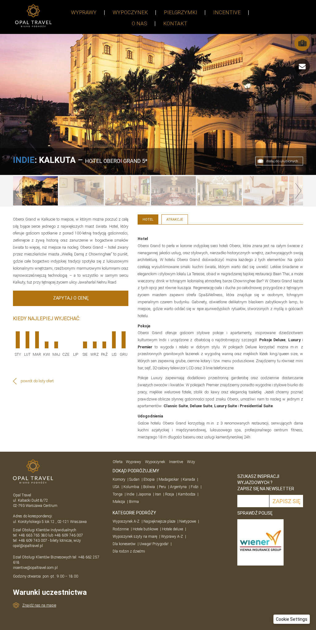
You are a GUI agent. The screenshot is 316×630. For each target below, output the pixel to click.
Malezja (119, 501)
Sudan (134, 479)
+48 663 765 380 (33, 535)
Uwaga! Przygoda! (153, 544)
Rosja (169, 494)
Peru (162, 487)
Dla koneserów (124, 544)
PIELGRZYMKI (180, 12)
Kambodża (186, 494)
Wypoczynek (155, 462)
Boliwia (149, 487)
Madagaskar (169, 479)
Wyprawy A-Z (172, 536)
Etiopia (149, 479)
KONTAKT (175, 23)
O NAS (139, 23)
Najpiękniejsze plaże (159, 521)
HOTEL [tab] (148, 220)
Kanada (189, 479)
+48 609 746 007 (68, 535)
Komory (119, 479)
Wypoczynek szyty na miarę (135, 536)
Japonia (144, 494)
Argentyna (178, 487)
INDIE (24, 160)
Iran (158, 494)
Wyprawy (133, 462)
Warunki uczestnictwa (50, 592)
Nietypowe (187, 521)
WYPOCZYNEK (130, 12)
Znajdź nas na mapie (39, 605)
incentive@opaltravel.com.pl (35, 568)
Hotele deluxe (172, 529)
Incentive (176, 462)
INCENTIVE (227, 12)
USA (116, 487)
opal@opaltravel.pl (28, 546)
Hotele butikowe (145, 529)
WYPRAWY (84, 12)
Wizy (191, 462)
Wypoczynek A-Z (126, 521)
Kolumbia (131, 487)
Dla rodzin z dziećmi (129, 551)
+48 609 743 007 (33, 540)
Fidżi (194, 487)
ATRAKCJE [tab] (174, 220)
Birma (134, 501)
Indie (130, 494)
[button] (291, 619)
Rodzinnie (121, 529)
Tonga (118, 494)
